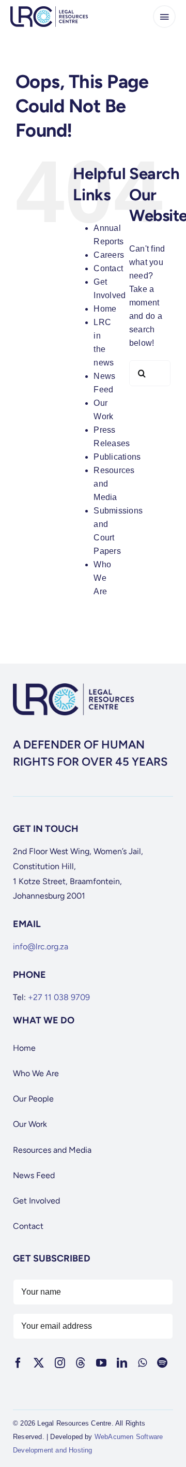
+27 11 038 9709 (59, 997)
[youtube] (101, 1363)
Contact (108, 268)
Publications (117, 456)
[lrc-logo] (49, 10)
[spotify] (162, 1363)
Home (105, 308)
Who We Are (102, 578)
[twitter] (39, 1363)
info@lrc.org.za (40, 946)
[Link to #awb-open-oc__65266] (164, 16)
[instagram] (60, 1363)
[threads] (80, 1363)
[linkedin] (122, 1363)
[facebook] (18, 1363)
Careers (109, 255)
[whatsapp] (142, 1363)
